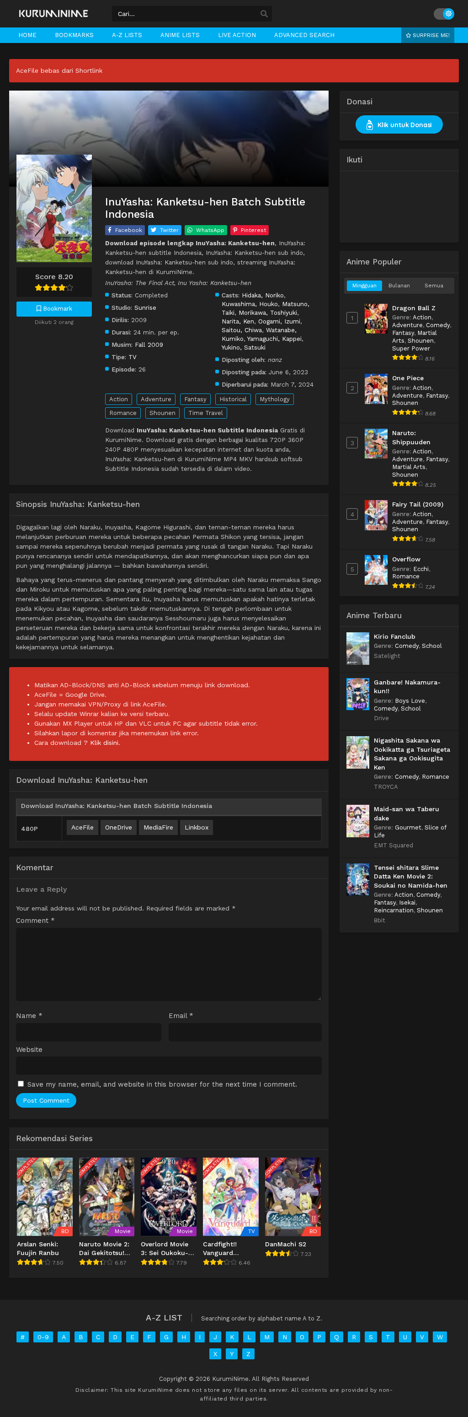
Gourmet (408, 827)
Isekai (407, 902)
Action (118, 399)
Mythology (275, 399)
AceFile (82, 827)
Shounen (162, 412)
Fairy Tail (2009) (417, 504)
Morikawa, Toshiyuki (268, 312)
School (432, 645)
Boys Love (410, 700)
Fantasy (195, 399)
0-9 (43, 1337)
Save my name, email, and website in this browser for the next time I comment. (162, 1084)
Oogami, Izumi (279, 321)
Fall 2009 (149, 344)
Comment (35, 921)
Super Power (411, 348)
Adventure (156, 399)
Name (29, 1016)
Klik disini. (105, 742)
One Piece (408, 378)
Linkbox (196, 827)
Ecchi (421, 569)
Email (181, 1016)
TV (132, 357)
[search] (264, 14)
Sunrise (145, 307)
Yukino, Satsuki (244, 347)
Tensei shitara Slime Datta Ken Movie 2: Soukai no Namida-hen (410, 876)
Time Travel (205, 412)
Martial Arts (408, 466)
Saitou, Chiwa (242, 330)
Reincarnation (394, 910)
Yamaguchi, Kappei (274, 338)
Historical (233, 399)
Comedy (438, 325)
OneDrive (118, 827)
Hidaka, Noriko (263, 295)
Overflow (406, 559)
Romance (123, 412)
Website (29, 1050)
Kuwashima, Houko (250, 303)
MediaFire (158, 827)
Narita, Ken (238, 321)
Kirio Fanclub (394, 636)
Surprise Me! (430, 35)
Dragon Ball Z (414, 308)
